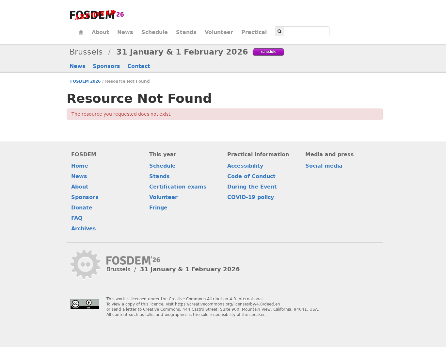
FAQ (77, 218)
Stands (186, 32)
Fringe (158, 208)
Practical (254, 32)
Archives (83, 228)
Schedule (154, 32)
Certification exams (178, 187)
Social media (323, 166)
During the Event (252, 187)
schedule (268, 52)
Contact (138, 66)
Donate (81, 208)
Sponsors (106, 66)
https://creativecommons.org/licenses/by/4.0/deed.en (227, 304)
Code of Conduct (251, 176)
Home (81, 32)
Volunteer (219, 32)
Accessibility (245, 166)
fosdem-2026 (97, 15)
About (100, 32)
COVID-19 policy (250, 197)
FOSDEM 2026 (85, 81)
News (125, 32)
